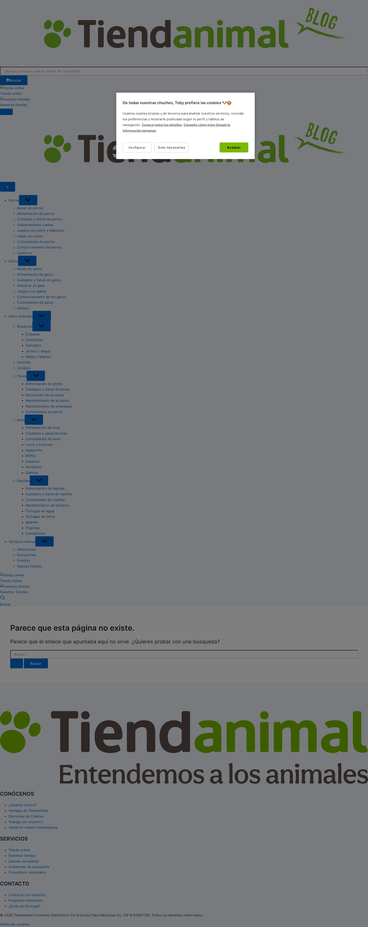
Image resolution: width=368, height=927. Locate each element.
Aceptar (234, 148)
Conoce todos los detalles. (162, 125)
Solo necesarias (171, 148)
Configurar (137, 147)
